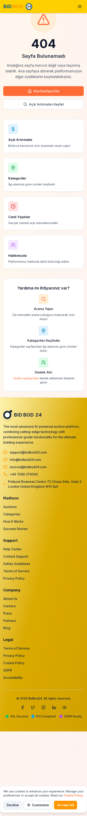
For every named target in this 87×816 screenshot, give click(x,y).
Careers (9, 606)
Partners (9, 621)
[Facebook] (22, 707)
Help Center (12, 549)
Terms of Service (16, 571)
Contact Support (15, 556)
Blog (6, 628)
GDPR (7, 670)
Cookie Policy (13, 663)
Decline (13, 805)
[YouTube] (64, 707)
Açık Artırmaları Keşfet (46, 104)
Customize (40, 805)
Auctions (10, 507)
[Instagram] (43, 707)
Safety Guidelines (16, 564)
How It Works (13, 521)
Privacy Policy (14, 578)
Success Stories (15, 529)
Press (7, 613)
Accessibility (13, 678)
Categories (11, 514)
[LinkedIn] (54, 707)
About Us (10, 599)
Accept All (65, 805)
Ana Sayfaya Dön (46, 91)
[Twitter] (33, 707)
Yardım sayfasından (26, 378)
